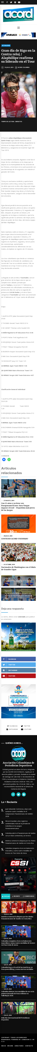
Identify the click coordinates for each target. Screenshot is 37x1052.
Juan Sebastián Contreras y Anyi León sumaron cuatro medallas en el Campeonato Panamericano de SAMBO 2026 (19, 812)
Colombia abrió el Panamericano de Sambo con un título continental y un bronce (20, 834)
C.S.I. (3, 1041)
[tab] (5, 896)
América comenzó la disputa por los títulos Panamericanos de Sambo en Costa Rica (20, 842)
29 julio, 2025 (8, 536)
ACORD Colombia (23, 67)
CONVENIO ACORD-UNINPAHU (14, 539)
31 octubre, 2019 (9, 564)
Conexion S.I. (27, 1039)
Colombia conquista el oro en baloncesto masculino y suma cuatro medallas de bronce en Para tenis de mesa (19, 850)
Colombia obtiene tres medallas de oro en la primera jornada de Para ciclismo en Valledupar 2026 (17, 993)
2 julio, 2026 (8, 1015)
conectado (21, 617)
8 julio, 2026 (8, 938)
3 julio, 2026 (8, 989)
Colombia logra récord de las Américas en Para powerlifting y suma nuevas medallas (17, 968)
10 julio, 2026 (8, 914)
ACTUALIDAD (6, 45)
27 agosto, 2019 (9, 500)
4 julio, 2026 (8, 965)
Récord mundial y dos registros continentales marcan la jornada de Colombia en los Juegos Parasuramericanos (17, 824)
